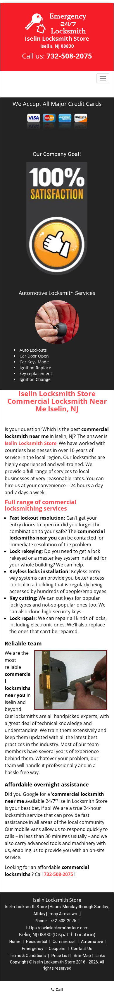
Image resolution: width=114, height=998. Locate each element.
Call (58, 989)
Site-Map (82, 955)
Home (14, 941)
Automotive (92, 941)
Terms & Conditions (27, 955)
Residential (36, 941)
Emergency (32, 948)
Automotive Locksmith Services (57, 292)
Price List (60, 955)
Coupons (57, 948)
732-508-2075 (69, 56)
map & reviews (64, 913)
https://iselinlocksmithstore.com (57, 927)
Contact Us (81, 948)
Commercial (64, 941)
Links (100, 955)
